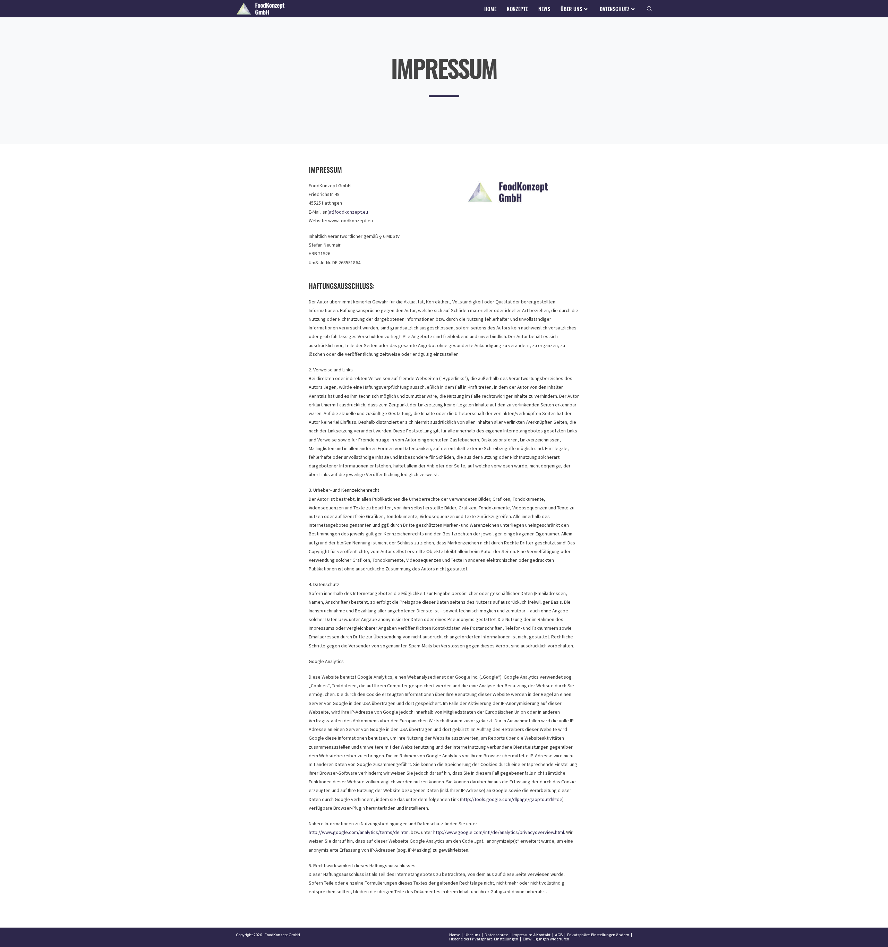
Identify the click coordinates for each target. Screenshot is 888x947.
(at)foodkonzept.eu (347, 212)
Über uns (472, 934)
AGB (559, 934)
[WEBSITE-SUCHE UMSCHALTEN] (649, 8)
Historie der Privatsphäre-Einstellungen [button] (483, 938)
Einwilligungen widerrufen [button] (546, 938)
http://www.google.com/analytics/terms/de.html (359, 832)
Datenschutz (496, 934)
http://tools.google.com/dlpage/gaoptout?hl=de (511, 799)
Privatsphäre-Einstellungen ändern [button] (598, 934)
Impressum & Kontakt (531, 934)
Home (454, 934)
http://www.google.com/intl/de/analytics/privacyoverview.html (498, 832)
